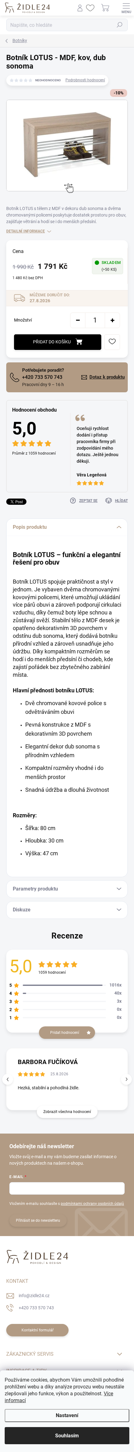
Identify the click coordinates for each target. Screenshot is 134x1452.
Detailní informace (25, 231)
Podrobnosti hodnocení (85, 80)
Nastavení (67, 1415)
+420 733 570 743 (42, 377)
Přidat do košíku (52, 341)
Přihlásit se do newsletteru (38, 1220)
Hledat (119, 25)
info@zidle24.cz (34, 1295)
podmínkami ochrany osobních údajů (92, 1203)
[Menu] (126, 8)
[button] (126, 1079)
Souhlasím (67, 1436)
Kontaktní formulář (38, 1330)
